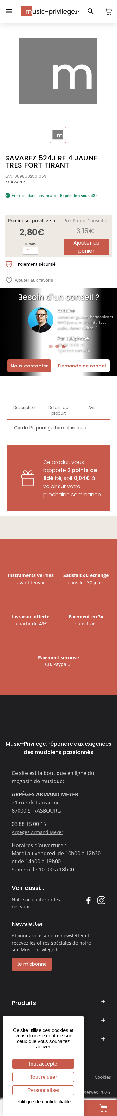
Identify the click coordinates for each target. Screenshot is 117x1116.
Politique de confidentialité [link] (43, 1101)
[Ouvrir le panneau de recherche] (90, 11)
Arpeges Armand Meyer (37, 832)
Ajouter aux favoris (29, 280)
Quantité (30, 244)
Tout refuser (43, 1077)
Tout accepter (43, 1064)
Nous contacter (29, 366)
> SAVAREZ (15, 182)
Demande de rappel (82, 366)
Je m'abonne (32, 964)
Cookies (103, 1077)
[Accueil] (50, 11)
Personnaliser (43, 1090)
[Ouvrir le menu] (9, 11)
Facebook (88, 900)
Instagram (101, 900)
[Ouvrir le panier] (108, 11)
